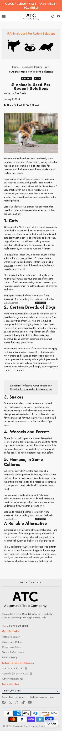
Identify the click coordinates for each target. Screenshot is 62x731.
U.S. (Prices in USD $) (14, 668)
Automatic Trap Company (25, 726)
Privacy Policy (9, 657)
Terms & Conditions (13, 652)
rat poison (35, 179)
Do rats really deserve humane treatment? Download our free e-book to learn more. (31, 387)
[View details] (25, 599)
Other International (12, 679)
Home (15, 67)
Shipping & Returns (13, 642)
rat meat (17, 498)
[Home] (31, 16)
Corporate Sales (11, 647)
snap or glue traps (20, 179)
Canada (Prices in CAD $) (17, 673)
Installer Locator (11, 637)
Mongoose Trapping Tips (34, 67)
